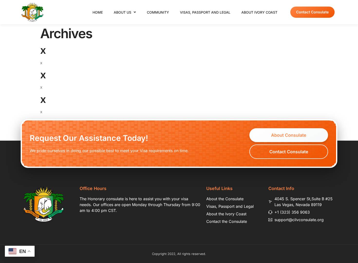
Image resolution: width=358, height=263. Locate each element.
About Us (122, 12)
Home (98, 12)
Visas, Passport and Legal (205, 12)
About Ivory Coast (259, 12)
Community (158, 12)
